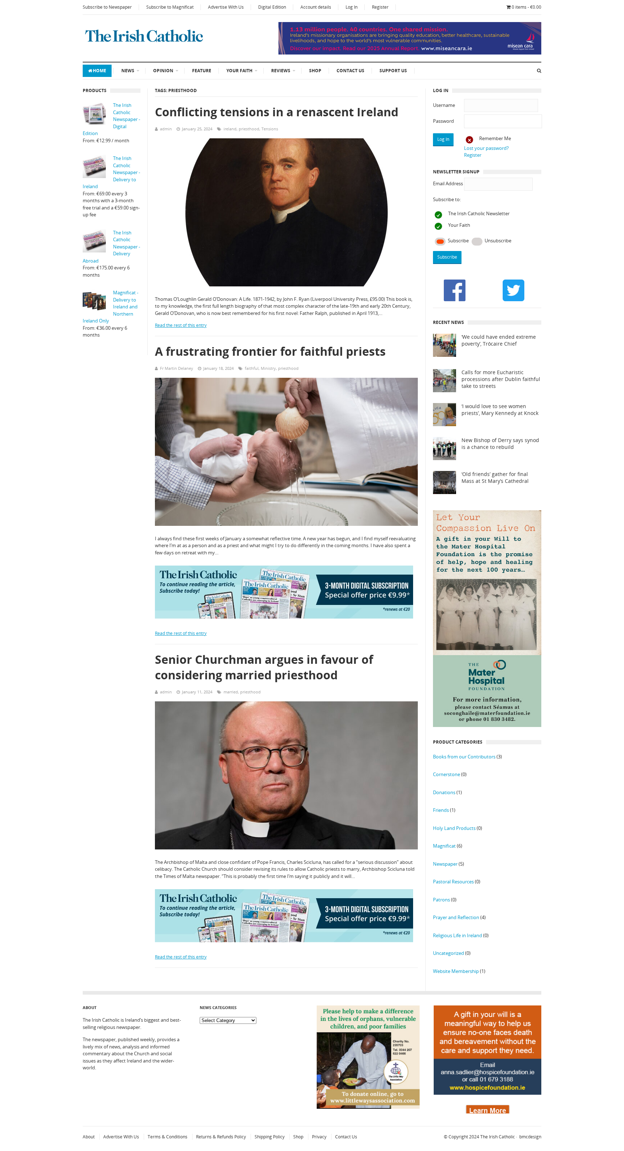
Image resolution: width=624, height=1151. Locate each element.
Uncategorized (448, 953)
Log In (352, 7)
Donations (444, 792)
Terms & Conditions (167, 1137)
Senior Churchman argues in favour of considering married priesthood (264, 667)
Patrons (441, 899)
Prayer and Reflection (456, 917)
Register (380, 7)
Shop (315, 71)
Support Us (393, 71)
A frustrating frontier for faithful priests (270, 351)
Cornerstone (446, 774)
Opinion (163, 71)
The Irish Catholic (497, 1137)
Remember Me (495, 138)
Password (443, 121)
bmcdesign (530, 1137)
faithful (252, 368)
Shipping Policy (270, 1137)
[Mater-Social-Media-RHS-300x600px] (487, 725)
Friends (441, 810)
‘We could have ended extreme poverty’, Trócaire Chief (499, 340)
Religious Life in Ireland (457, 935)
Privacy (319, 1137)
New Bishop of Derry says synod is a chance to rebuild (500, 443)
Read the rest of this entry (181, 325)
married (231, 692)
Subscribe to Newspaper (107, 7)
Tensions (269, 128)
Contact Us (350, 71)
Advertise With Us (226, 7)
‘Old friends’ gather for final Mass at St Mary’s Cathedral (495, 477)
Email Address (448, 183)
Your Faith (239, 71)
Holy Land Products (454, 828)
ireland (230, 128)
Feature (201, 71)
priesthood (249, 128)
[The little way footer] (368, 1107)
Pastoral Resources (453, 881)
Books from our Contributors (464, 756)
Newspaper (445, 864)
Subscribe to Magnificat (170, 7)
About (89, 1137)
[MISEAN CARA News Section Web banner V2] (409, 52)
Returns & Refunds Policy (221, 1137)
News (127, 71)
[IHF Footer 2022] (487, 1111)
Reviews (280, 71)
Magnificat (444, 846)
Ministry (268, 368)
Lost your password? (486, 148)
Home (99, 71)
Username (444, 105)
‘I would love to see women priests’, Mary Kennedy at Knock (500, 409)
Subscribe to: (447, 199)
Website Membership (456, 971)
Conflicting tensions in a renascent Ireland (276, 112)
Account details (315, 7)
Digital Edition (272, 7)
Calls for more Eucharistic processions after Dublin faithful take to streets (501, 379)
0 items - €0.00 (526, 7)
